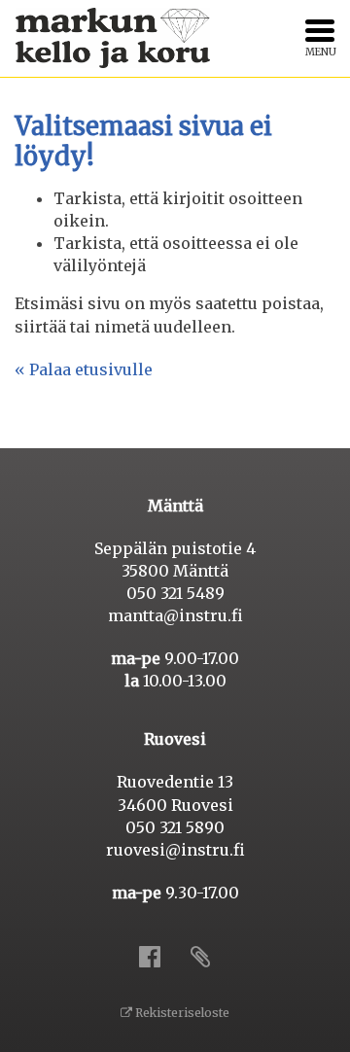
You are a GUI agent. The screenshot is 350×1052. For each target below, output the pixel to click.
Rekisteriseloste (180, 1012)
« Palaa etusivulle (84, 369)
